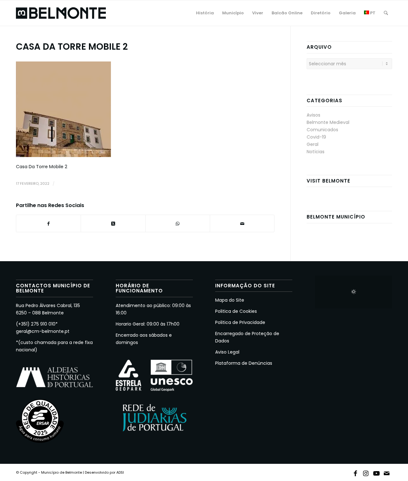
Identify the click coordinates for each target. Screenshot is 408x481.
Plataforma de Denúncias (243, 363)
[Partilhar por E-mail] (242, 223)
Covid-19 (316, 137)
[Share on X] (113, 223)
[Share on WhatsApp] (178, 223)
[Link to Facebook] (355, 472)
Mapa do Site (229, 300)
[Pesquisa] (386, 13)
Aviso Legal (227, 352)
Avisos (313, 115)
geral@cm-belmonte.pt (42, 331)
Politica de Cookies (236, 311)
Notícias (315, 151)
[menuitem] (205, 13)
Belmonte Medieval (328, 122)
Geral (312, 144)
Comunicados (322, 129)
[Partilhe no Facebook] (48, 223)
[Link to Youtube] (376, 472)
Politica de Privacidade (240, 322)
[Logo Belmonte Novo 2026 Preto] (61, 13)
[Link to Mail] (387, 472)
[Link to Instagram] (366, 472)
